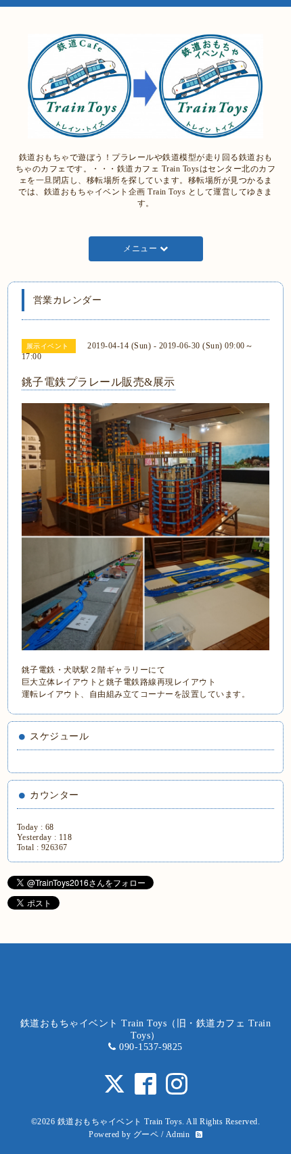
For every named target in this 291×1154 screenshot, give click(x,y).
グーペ (146, 1134)
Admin (178, 1134)
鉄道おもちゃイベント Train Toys (120, 1121)
